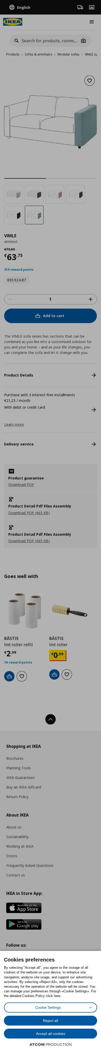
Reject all (50, 1021)
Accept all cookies (50, 1034)
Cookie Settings (48, 1007)
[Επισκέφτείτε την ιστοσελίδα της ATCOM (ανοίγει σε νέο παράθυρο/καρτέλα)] (50, 1044)
